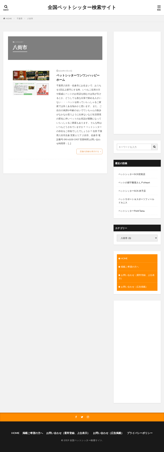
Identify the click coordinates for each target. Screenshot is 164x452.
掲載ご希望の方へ (130, 266)
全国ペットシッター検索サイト (82, 7)
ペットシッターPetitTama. (131, 210)
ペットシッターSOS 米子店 (132, 190)
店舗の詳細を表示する (89, 151)
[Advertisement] (137, 83)
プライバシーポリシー (140, 432)
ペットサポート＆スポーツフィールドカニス (136, 201)
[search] (155, 147)
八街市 (30, 18)
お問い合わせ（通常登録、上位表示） (137, 277)
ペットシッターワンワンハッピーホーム (78, 77)
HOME (9, 18)
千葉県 (19, 18)
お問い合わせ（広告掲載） (134, 286)
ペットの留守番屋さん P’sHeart (134, 182)
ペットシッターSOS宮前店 (131, 174)
